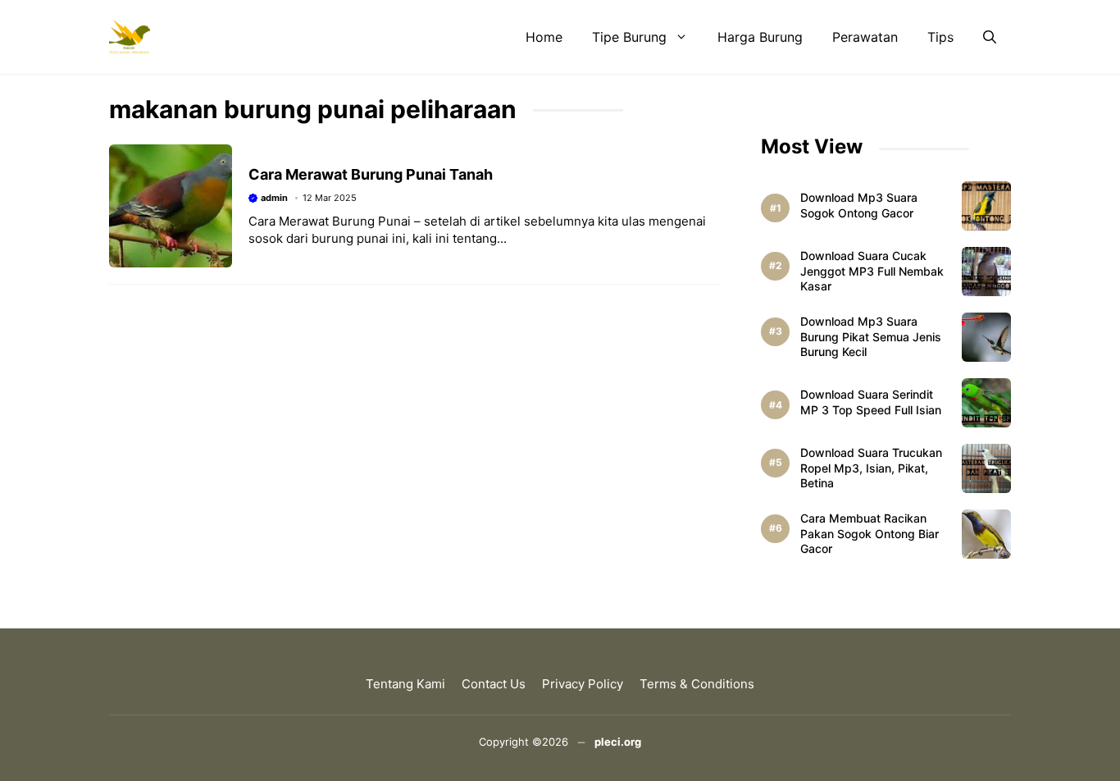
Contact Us (494, 684)
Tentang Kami (405, 684)
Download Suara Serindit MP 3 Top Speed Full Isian (870, 402)
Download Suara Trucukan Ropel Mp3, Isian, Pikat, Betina (871, 468)
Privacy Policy (582, 684)
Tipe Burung (629, 37)
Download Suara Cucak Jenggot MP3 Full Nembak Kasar (872, 271)
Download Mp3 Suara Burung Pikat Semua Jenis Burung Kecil (870, 336)
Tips (940, 37)
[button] (989, 36)
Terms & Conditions (697, 684)
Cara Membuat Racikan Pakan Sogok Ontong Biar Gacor (869, 533)
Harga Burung (760, 37)
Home (544, 37)
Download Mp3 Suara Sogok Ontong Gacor (858, 205)
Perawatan (865, 37)
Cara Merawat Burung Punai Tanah (370, 174)
